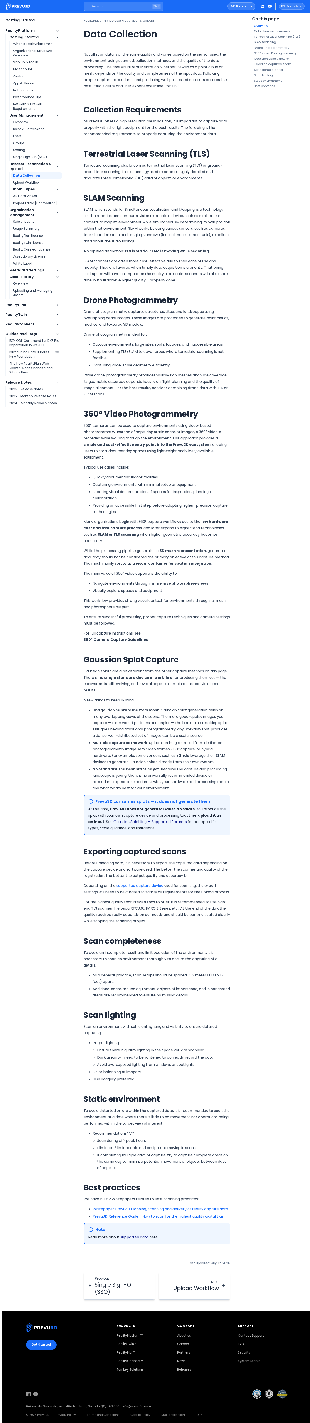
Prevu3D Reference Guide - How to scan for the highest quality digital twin (158, 1216)
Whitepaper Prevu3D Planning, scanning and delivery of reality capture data (160, 1209)
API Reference (241, 6)
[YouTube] (35, 1395)
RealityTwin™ (126, 1344)
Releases (184, 1369)
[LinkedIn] (28, 1395)
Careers (183, 1344)
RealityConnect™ (130, 1361)
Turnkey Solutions (130, 1369)
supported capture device (139, 885)
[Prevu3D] (41, 1328)
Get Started (41, 1344)
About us (184, 1335)
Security (244, 1352)
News (181, 1361)
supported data (134, 1237)
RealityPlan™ (126, 1352)
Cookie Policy (140, 1415)
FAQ (241, 1344)
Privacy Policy (66, 1415)
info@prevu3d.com (137, 1406)
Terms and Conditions (103, 1415)
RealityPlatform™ (130, 1335)
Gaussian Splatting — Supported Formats (150, 821)
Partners (183, 1352)
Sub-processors (173, 1415)
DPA (200, 1415)
